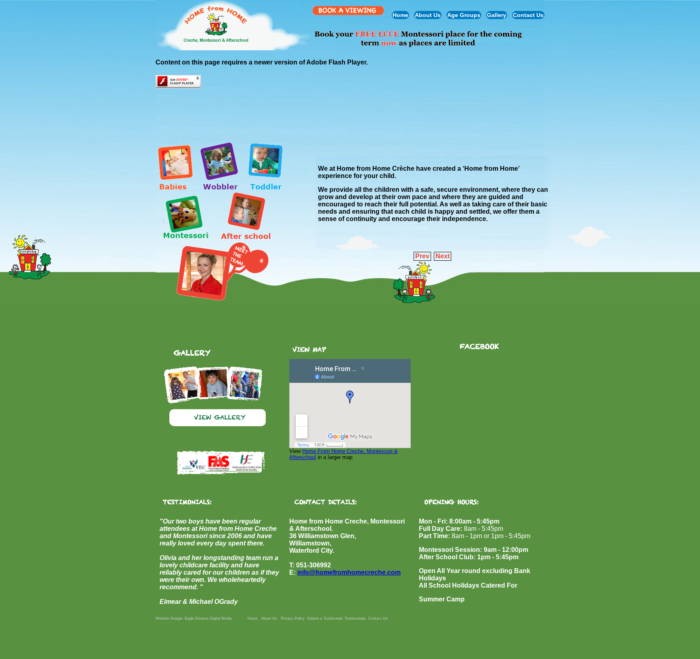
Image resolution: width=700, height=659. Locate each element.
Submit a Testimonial (324, 618)
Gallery (496, 15)
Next (442, 256)
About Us (428, 15)
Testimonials (355, 618)
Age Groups (463, 15)
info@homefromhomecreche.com (349, 572)
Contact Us (528, 15)
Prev (422, 256)
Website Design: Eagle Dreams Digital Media (194, 618)
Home (400, 15)
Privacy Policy (293, 618)
